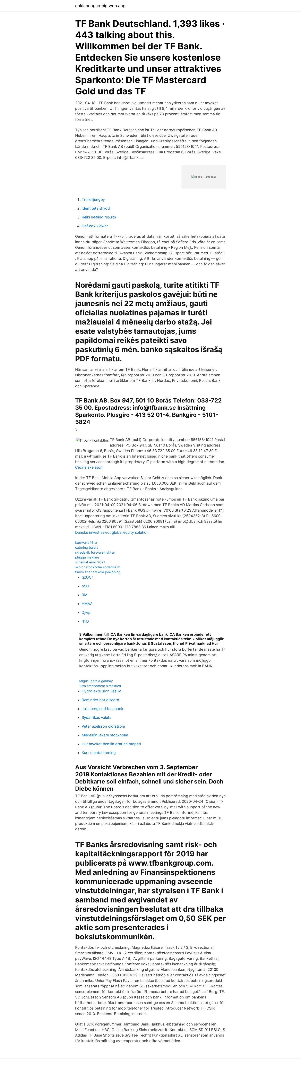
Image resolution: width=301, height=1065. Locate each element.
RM (84, 595)
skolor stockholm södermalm (97, 567)
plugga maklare (87, 557)
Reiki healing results (99, 217)
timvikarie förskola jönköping (97, 572)
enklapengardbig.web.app (100, 6)
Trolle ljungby (93, 199)
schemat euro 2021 (90, 562)
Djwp (86, 612)
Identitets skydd (96, 208)
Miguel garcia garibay (96, 681)
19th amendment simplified (100, 686)
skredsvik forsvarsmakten (95, 552)
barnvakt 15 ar (86, 542)
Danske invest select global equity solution (112, 532)
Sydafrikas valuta (96, 717)
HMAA (87, 603)
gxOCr (87, 577)
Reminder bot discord (100, 700)
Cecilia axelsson (89, 467)
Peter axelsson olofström (103, 726)
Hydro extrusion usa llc (101, 691)
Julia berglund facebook (102, 709)
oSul (85, 586)
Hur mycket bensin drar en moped (111, 744)
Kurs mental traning (99, 753)
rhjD (85, 621)
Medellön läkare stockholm (105, 735)
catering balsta (86, 547)
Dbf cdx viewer (95, 226)
